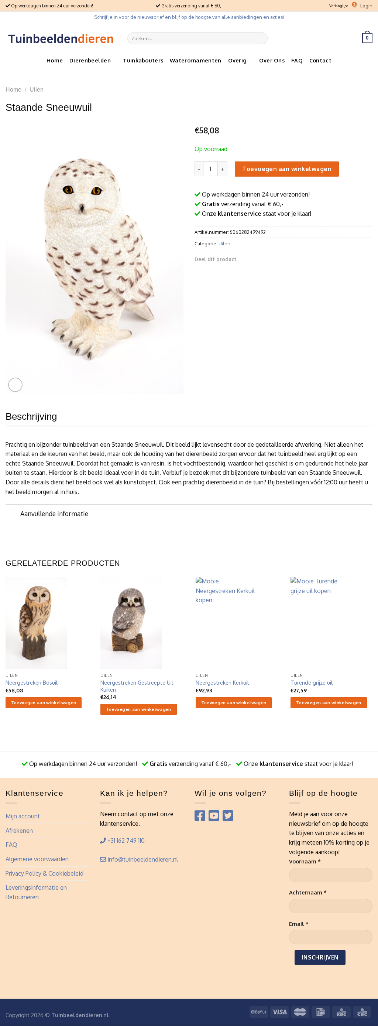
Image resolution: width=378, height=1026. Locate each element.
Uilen (37, 89)
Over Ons (272, 60)
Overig (237, 60)
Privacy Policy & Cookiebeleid (44, 873)
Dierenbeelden (90, 60)
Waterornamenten (195, 60)
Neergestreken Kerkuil (222, 682)
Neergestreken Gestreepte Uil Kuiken (136, 686)
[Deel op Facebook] (245, 259)
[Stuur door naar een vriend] (263, 259)
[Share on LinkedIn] (281, 259)
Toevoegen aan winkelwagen (286, 169)
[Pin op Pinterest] (272, 259)
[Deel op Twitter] (254, 259)
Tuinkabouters (143, 60)
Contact (320, 60)
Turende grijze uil (312, 682)
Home (55, 60)
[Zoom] (15, 385)
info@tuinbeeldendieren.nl (142, 859)
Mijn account (23, 816)
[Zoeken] (261, 38)
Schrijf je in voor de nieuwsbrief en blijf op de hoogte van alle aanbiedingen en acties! (189, 17)
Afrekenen (19, 830)
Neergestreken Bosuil (32, 682)
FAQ (297, 60)
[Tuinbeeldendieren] (61, 38)
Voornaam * (305, 861)
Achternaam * (308, 892)
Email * (299, 923)
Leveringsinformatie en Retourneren (36, 892)
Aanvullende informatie (54, 513)
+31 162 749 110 (125, 840)
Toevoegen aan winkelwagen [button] (43, 702)
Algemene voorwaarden (37, 859)
